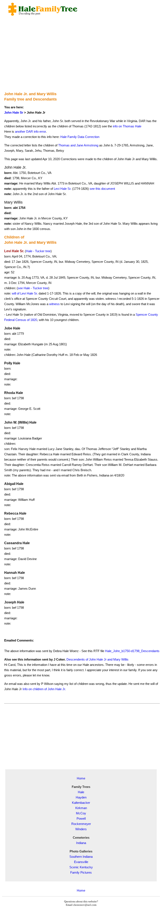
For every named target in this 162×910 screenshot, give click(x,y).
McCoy (81, 813)
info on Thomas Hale (127, 126)
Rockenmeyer (81, 824)
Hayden (81, 797)
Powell (81, 818)
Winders (81, 829)
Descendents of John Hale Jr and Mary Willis (97, 659)
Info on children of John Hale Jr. (44, 689)
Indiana (81, 843)
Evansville (81, 862)
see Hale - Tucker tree (33, 288)
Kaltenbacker (81, 802)
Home (81, 778)
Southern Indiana (81, 856)
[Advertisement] (82, 58)
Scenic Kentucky (81, 867)
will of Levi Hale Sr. (25, 293)
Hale (81, 792)
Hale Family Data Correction (79, 137)
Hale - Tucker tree (38, 251)
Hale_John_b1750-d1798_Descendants (132, 651)
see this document (102, 188)
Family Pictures (81, 872)
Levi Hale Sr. (62, 188)
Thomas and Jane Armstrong (78, 145)
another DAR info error (30, 131)
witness (54, 304)
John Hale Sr (13, 112)
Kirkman (81, 808)
